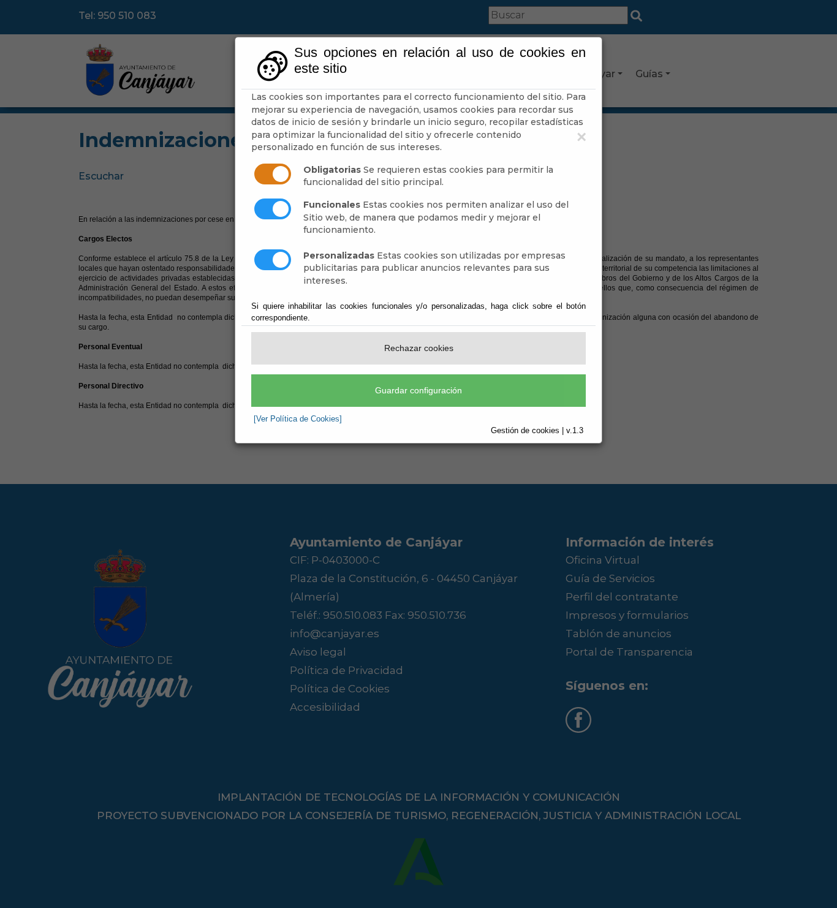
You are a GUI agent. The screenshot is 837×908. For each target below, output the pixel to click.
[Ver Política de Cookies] (298, 418)
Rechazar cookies (418, 348)
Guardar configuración (418, 390)
